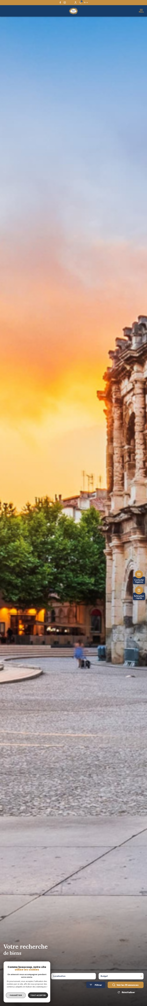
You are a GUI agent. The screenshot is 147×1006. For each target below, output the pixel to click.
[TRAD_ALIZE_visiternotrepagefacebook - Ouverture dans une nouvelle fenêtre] (60, 2)
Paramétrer (16, 995)
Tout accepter (38, 995)
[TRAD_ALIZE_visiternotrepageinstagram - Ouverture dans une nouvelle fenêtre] (65, 2)
